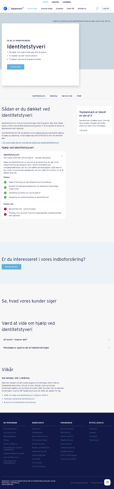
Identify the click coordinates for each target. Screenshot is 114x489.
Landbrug (67, 2)
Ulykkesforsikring (68, 448)
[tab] (33, 155)
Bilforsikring (65, 433)
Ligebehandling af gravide (13, 453)
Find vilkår (36, 459)
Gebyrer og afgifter (68, 459)
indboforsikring (41, 133)
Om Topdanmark (10, 429)
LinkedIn (92, 433)
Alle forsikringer (67, 429)
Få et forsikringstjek (69, 455)
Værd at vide (67, 96)
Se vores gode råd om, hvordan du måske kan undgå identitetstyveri (31, 143)
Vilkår (79, 96)
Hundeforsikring (67, 451)
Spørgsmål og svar (39, 451)
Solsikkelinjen (37, 433)
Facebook (93, 429)
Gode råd (70, 9)
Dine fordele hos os (40, 436)
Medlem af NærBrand (40, 448)
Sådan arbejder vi (10, 444)
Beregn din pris (11, 267)
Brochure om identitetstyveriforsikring (20, 402)
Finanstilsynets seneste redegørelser (12, 449)
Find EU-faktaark (39, 467)
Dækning (53, 96)
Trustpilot (93, 436)
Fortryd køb (37, 463)
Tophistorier (94, 440)
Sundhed (59, 9)
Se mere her (16, 67)
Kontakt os (82, 9)
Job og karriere (9, 433)
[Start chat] (107, 482)
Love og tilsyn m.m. (11, 457)
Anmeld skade (46, 9)
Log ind (106, 8)
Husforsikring (66, 444)
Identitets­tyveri (38, 96)
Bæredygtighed (9, 436)
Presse (6, 440)
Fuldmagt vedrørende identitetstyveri (19, 399)
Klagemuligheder (39, 455)
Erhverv (55, 2)
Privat (45, 2)
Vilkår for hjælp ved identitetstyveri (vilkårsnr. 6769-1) (26, 395)
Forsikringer (32, 9)
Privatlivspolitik (97, 483)
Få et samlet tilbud (39, 440)
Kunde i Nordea (38, 444)
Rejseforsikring (67, 440)
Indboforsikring (67, 436)
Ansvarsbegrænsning (79, 483)
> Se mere (83, 130)
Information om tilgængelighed (9, 462)
